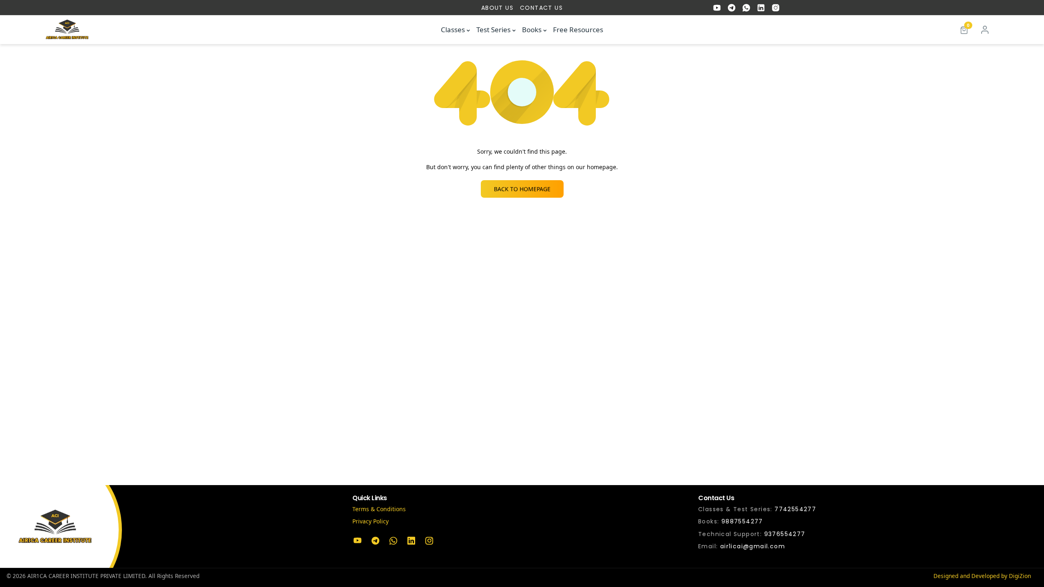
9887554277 (742, 521)
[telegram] (732, 8)
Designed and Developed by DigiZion (982, 576)
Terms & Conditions (379, 509)
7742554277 (795, 509)
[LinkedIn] (411, 541)
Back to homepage (522, 189)
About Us (497, 8)
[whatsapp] (746, 8)
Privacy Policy (370, 521)
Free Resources (578, 29)
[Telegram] (375, 541)
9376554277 (784, 534)
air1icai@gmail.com (752, 546)
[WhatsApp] (393, 541)
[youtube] (717, 8)
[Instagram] (429, 541)
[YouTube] (357, 541)
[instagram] (776, 8)
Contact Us (541, 8)
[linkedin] (761, 8)
